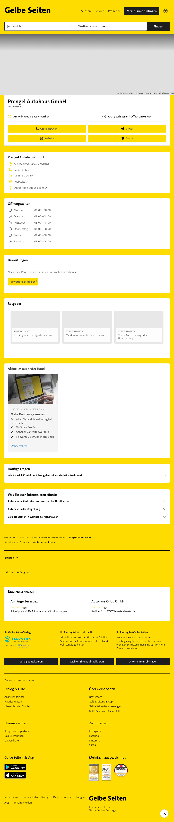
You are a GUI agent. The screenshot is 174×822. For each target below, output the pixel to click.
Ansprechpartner (14, 697)
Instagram (95, 731)
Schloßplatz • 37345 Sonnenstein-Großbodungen (39, 606)
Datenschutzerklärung (35, 797)
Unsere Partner (15, 723)
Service (99, 11)
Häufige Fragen (13, 701)
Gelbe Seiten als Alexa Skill (104, 711)
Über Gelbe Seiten (102, 689)
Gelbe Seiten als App (101, 701)
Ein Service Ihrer (102, 808)
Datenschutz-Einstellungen (69, 797)
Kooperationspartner (16, 731)
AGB (7, 802)
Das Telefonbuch (14, 736)
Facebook (94, 736)
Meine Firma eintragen (142, 11)
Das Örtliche (11, 740)
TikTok (92, 745)
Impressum (11, 797)
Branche (9, 558)
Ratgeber (114, 11)
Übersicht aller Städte (17, 706)
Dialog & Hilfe (14, 689)
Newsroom (95, 697)
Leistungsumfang (14, 572)
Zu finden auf (99, 723)
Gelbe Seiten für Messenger (105, 706)
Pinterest (94, 740)
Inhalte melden (23, 802)
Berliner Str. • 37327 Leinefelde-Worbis (113, 606)
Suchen (86, 11)
